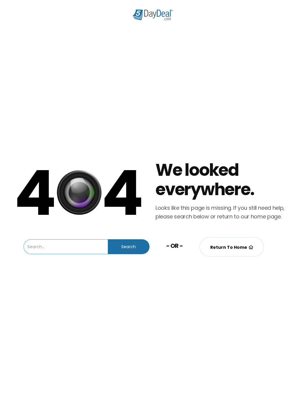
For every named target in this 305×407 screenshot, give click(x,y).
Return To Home (231, 247)
